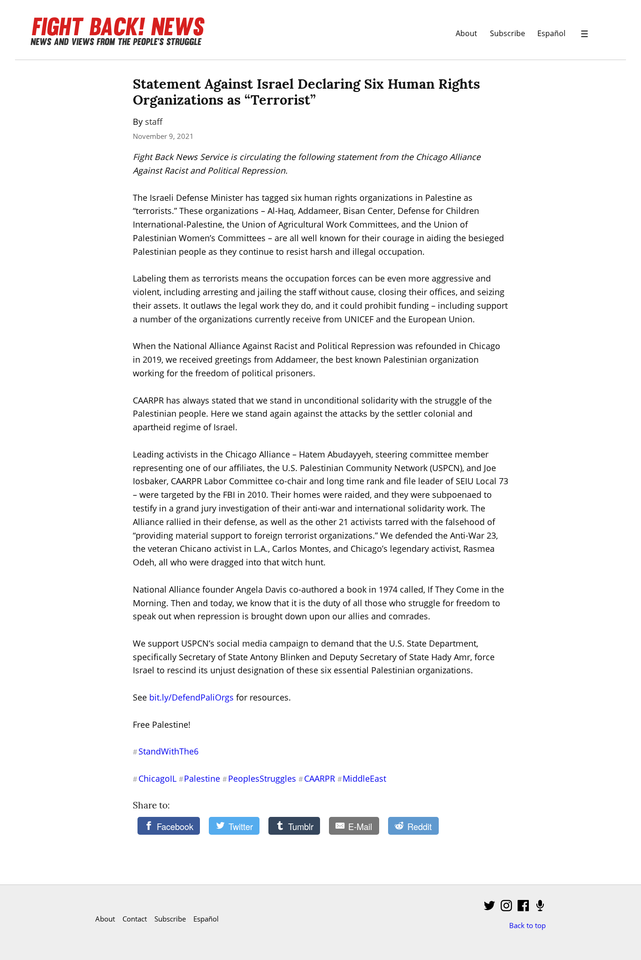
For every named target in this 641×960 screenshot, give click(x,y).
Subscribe (507, 33)
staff (153, 121)
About (466, 33)
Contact (134, 918)
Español (551, 33)
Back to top (527, 925)
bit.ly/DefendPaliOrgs (191, 697)
